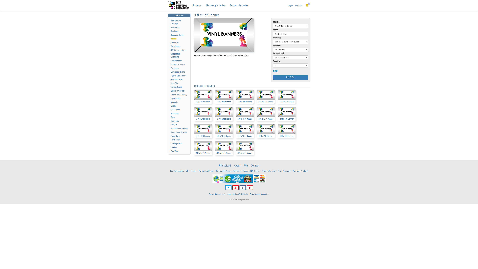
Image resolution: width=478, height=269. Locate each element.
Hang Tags (175, 83)
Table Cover (175, 136)
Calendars (175, 42)
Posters (174, 124)
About (237, 165)
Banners (174, 38)
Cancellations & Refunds (237, 194)
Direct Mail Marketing (175, 55)
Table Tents (175, 139)
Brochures (175, 31)
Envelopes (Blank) (178, 72)
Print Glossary (284, 171)
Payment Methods (251, 171)
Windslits (277, 45)
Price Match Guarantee (259, 194)
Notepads (175, 113)
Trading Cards (176, 143)
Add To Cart (290, 77)
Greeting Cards (177, 79)
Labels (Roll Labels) (179, 94)
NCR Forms (175, 109)
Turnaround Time (206, 171)
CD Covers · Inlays (178, 50)
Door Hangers (176, 60)
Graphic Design (268, 171)
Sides (275, 29)
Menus (173, 106)
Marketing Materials (215, 5)
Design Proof (278, 53)
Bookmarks (175, 27)
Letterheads (175, 98)
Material (276, 22)
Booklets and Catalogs (176, 22)
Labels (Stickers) (178, 91)
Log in (290, 5)
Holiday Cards (176, 87)
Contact (255, 165)
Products (197, 5)
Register (298, 5)
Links (193, 171)
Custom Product (300, 171)
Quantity (276, 61)
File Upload (225, 165)
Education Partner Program (228, 171)
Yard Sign (174, 151)
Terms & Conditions (217, 194)
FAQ (245, 165)
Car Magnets (176, 46)
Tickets (174, 147)
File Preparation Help (179, 171)
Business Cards (177, 35)
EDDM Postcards (178, 64)
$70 (275, 71)
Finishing (277, 37)
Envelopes (175, 68)
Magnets (174, 102)
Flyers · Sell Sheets (178, 75)
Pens (173, 117)
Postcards (175, 121)
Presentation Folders (179, 128)
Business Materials (239, 5)
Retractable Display (179, 132)
